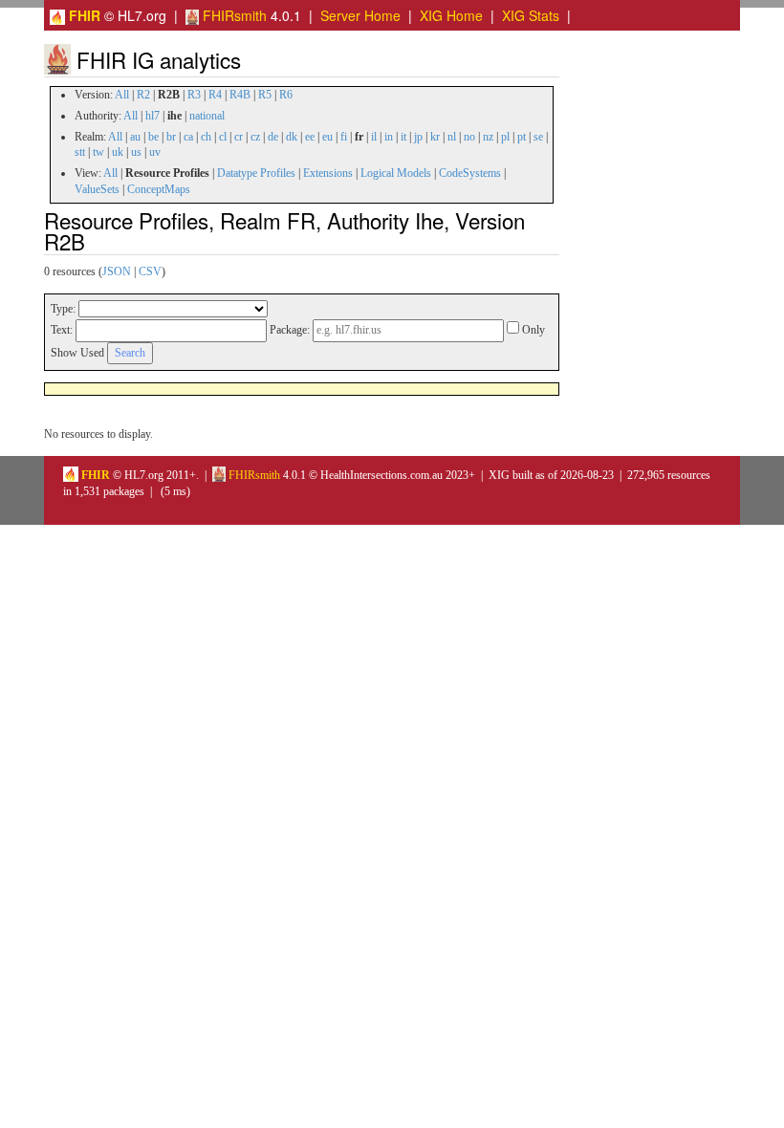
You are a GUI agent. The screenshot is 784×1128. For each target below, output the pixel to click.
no (469, 136)
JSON (116, 271)
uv (155, 152)
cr (238, 136)
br (171, 136)
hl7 (152, 115)
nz (488, 136)
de (273, 136)
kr (435, 136)
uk (117, 152)
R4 (215, 94)
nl (451, 136)
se (538, 136)
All (122, 94)
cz (255, 136)
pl (505, 136)
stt (80, 152)
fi (343, 136)
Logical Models (395, 173)
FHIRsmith (233, 15)
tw (98, 152)
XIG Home (451, 15)
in (388, 136)
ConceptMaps (158, 189)
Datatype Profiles (256, 173)
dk (291, 136)
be (153, 136)
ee (310, 136)
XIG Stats (530, 15)
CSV (150, 271)
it (403, 136)
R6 (286, 94)
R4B (239, 94)
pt (521, 136)
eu (327, 136)
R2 (143, 94)
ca (188, 136)
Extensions (328, 173)
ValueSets (97, 189)
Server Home (360, 15)
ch (206, 136)
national (207, 115)
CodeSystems (470, 173)
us (136, 152)
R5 (265, 94)
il (374, 136)
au (135, 136)
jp (418, 136)
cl (223, 136)
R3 (194, 94)
